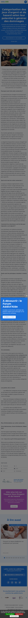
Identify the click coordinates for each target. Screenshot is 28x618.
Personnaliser (14, 616)
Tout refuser (19, 614)
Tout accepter (10, 614)
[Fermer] (26, 296)
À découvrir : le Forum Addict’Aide (12, 303)
